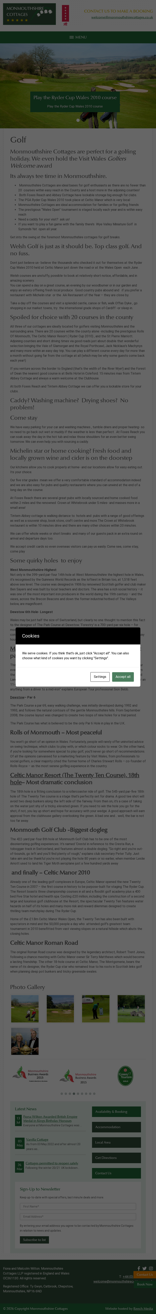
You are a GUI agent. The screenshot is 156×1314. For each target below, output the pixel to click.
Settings (100, 677)
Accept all (123, 677)
